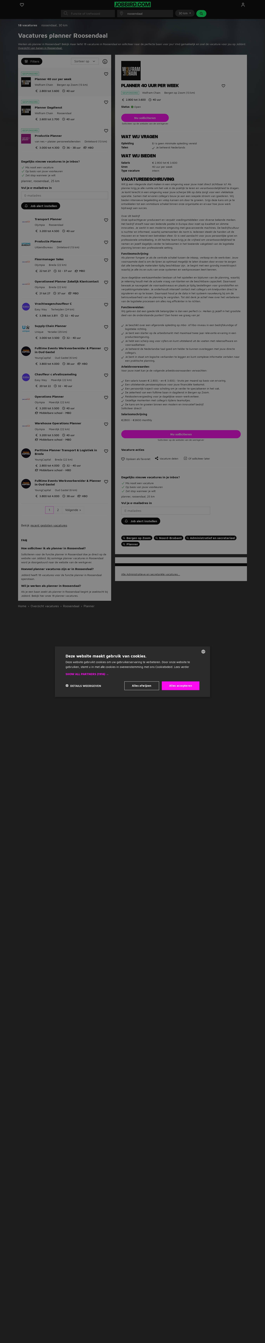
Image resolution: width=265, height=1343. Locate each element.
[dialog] (132, 671)
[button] (132, 674)
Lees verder (181, 666)
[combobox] (203, 651)
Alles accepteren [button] (180, 685)
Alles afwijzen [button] (142, 685)
